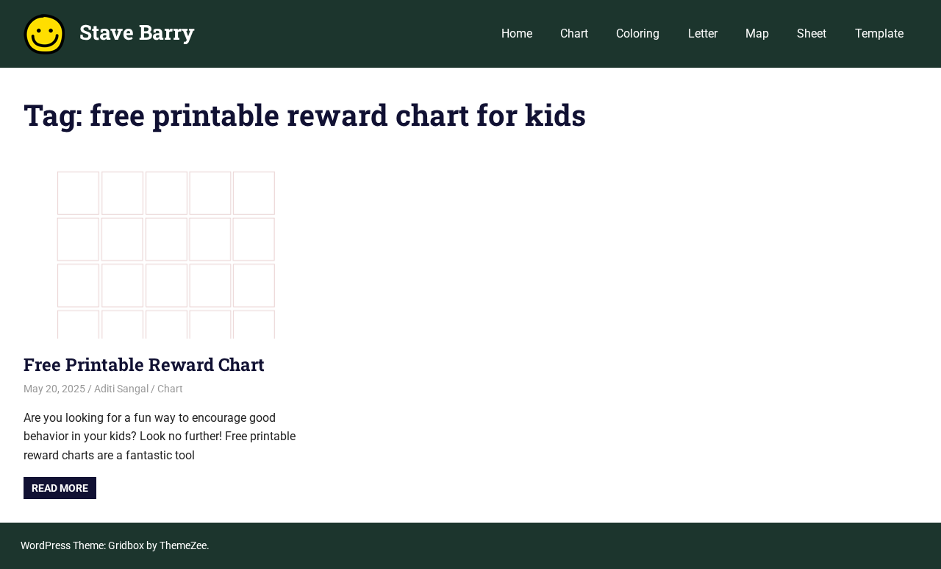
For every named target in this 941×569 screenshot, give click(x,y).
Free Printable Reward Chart (144, 364)
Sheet (811, 33)
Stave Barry (137, 32)
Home (516, 33)
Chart (574, 33)
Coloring (637, 33)
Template (879, 33)
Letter (703, 33)
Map (757, 33)
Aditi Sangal (121, 389)
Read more (60, 488)
